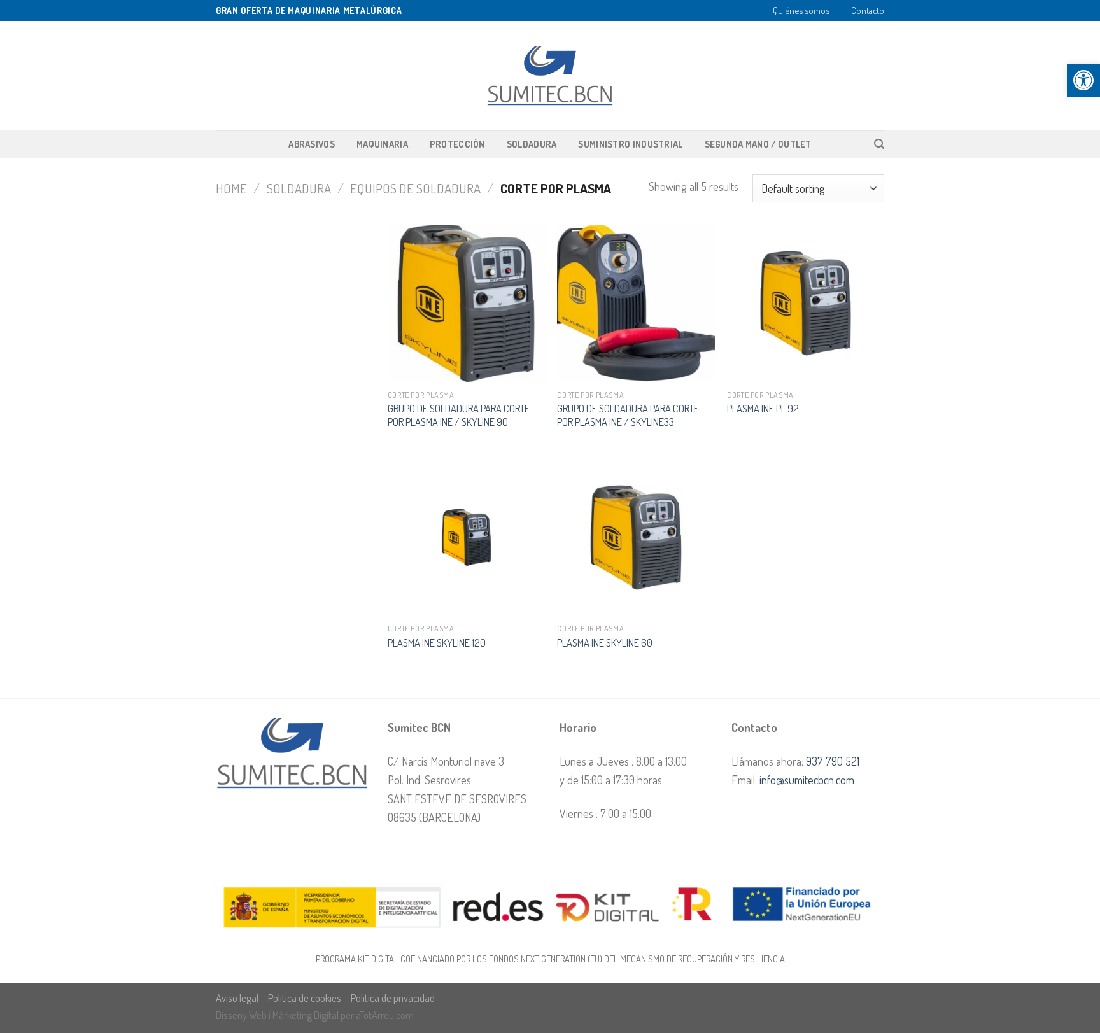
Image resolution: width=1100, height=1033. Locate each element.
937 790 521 (832, 761)
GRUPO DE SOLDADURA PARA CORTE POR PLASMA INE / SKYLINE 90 (459, 415)
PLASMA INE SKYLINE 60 (604, 642)
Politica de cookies (304, 997)
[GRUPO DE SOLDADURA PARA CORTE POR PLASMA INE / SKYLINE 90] (466, 303)
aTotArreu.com (385, 1015)
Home (231, 188)
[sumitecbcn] (550, 76)
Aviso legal (237, 997)
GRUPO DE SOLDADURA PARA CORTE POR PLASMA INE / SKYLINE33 (628, 415)
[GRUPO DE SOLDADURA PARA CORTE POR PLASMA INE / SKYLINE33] (635, 303)
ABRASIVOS (311, 144)
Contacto (867, 10)
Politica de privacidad (393, 997)
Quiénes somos (801, 10)
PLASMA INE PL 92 (763, 408)
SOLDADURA (532, 144)
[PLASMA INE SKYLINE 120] (466, 537)
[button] (1083, 80)
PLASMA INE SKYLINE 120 (437, 642)
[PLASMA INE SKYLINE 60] (635, 537)
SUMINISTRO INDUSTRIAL (630, 144)
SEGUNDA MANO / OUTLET (758, 144)
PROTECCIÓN (457, 144)
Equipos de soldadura (415, 188)
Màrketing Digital (305, 1015)
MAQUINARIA (382, 144)
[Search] (879, 144)
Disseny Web (242, 1015)
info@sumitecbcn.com (806, 779)
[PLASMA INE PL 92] (805, 303)
